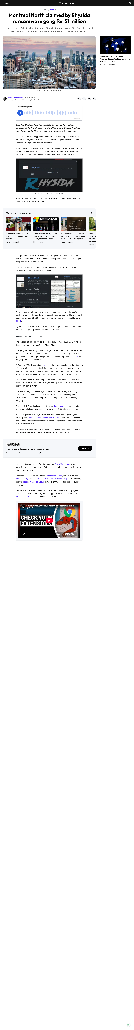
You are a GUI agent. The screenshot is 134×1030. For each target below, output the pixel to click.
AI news (102, 65)
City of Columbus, (63, 464)
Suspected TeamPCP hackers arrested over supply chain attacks (18, 236)
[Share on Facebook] (89, 98)
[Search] (130, 3)
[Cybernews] (67, 3)
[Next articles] (91, 213)
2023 (18, 321)
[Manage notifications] (128, 1025)
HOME (45, 10)
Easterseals (59, 406)
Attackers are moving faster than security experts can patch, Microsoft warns (45, 236)
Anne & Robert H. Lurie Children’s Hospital (51, 479)
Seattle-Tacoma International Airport (43, 418)
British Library (22, 479)
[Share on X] (84, 98)
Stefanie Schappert (15, 97)
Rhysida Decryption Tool (27, 496)
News (8, 242)
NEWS (52, 10)
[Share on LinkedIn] (94, 98)
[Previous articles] (86, 213)
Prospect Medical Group (33, 482)
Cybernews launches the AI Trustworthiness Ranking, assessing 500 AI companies (115, 59)
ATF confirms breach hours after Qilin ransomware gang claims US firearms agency (73, 236)
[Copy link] (79, 98)
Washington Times (54, 476)
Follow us (85, 448)
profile (75, 356)
